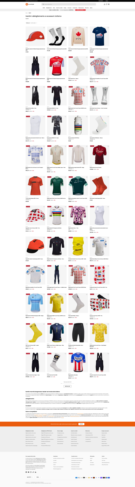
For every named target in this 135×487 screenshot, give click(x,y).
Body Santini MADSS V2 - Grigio (53, 137)
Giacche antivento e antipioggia (31, 445)
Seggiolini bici (60, 435)
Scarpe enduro (104, 443)
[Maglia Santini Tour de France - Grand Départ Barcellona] (99, 333)
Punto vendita (104, 458)
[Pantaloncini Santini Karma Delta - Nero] (78, 333)
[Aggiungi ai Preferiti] (44, 27)
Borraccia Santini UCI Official (73, 137)
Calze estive (104, 441)
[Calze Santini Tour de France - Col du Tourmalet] (99, 95)
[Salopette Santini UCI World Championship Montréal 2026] (35, 66)
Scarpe (65, 7)
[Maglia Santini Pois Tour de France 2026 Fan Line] (78, 95)
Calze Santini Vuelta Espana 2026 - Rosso (97, 198)
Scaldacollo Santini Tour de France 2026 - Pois (98, 287)
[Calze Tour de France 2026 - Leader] (35, 333)
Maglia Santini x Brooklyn (73, 374)
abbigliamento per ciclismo (41, 458)
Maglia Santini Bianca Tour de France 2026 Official (99, 258)
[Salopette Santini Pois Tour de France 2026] (99, 362)
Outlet (91, 458)
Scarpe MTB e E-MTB (105, 445)
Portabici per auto (60, 432)
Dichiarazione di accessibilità (76, 468)
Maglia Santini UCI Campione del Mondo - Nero (55, 258)
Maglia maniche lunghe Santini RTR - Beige (76, 167)
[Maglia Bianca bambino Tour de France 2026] (35, 275)
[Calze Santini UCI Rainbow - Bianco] (99, 125)
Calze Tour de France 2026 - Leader (32, 345)
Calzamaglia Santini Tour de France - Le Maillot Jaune (57, 287)
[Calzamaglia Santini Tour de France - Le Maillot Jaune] (57, 275)
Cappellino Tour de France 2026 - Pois (33, 227)
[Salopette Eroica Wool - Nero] (35, 95)
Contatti (54, 460)
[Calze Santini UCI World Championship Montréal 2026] (57, 36)
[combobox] (68, 4)
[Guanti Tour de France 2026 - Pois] (99, 303)
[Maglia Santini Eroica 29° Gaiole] (99, 155)
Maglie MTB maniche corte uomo (47, 432)
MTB (40, 460)
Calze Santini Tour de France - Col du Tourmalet (98, 108)
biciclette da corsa (35, 460)
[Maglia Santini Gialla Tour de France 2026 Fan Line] (57, 303)
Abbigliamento (49, 7)
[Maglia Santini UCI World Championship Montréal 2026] (57, 66)
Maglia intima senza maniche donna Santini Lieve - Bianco (99, 228)
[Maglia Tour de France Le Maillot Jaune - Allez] (57, 333)
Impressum (92, 464)
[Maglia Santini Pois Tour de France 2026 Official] (78, 275)
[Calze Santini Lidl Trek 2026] (57, 362)
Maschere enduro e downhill (76, 435)
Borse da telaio (60, 443)
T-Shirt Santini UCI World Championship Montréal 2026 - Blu (99, 49)
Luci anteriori (87, 439)
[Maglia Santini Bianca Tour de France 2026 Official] (99, 246)
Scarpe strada (104, 432)
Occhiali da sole (74, 437)
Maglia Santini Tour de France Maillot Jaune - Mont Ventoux (56, 168)
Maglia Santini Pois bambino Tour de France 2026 (99, 78)
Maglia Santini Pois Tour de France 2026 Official (77, 287)
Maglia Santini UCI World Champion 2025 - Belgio (34, 315)
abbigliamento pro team (41, 459)
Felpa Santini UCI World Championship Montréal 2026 (78, 48)
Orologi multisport (88, 432)
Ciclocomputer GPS (89, 435)
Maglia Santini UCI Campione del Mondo (54, 227)
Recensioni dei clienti (75, 466)
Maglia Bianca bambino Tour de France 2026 (34, 287)
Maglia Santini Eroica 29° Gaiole (95, 167)
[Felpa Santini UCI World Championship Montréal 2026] (78, 36)
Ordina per (28, 22)
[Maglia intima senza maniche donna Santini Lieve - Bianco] (99, 215)
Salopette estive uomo (30, 435)
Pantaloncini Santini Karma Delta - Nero (75, 345)
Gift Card (103, 460)
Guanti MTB (43, 443)
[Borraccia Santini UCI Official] (78, 125)
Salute (91, 7)
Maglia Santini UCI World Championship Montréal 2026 (56, 79)
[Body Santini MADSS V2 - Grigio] (57, 125)
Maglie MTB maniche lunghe (46, 435)
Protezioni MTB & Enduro (45, 445)
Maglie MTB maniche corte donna (47, 439)
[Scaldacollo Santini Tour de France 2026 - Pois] (99, 275)
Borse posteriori (60, 441)
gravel (43, 460)
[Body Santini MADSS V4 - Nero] (57, 95)
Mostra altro (67, 386)
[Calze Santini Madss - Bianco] (78, 303)
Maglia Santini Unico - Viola (73, 227)
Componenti (75, 7)
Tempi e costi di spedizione (58, 466)
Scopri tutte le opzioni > (42, 0)
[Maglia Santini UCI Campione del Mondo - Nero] (57, 246)
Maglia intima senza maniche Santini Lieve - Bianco (35, 137)
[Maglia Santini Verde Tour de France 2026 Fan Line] (57, 186)
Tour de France (42, 465)
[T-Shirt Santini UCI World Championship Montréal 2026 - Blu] (99, 36)
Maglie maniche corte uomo (31, 432)
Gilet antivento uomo (29, 443)
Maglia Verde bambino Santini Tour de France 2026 (77, 198)
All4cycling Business (105, 462)
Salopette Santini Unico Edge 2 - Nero (33, 374)
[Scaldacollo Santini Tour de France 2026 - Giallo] (78, 246)
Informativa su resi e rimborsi (76, 460)
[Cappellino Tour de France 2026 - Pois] (35, 215)
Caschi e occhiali (59, 7)
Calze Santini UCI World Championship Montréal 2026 (56, 48)
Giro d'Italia (37, 465)
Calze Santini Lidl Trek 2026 (52, 374)
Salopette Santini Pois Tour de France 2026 (98, 374)
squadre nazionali (29, 460)
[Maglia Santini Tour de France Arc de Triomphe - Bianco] (35, 155)
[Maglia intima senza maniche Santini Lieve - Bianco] (35, 125)
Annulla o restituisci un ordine (58, 458)
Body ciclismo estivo (29, 441)
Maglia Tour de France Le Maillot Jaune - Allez (55, 345)
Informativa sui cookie (75, 464)
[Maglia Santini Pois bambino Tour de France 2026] (99, 66)
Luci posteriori (88, 441)
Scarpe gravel (104, 439)
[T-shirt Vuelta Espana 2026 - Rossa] (35, 186)
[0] (106, 4)
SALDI (44, 7)
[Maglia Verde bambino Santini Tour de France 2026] (78, 186)
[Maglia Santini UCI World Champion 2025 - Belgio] (35, 303)
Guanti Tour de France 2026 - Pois (96, 315)
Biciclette (87, 7)
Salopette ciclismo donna (30, 439)
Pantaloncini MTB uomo (45, 437)
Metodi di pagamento (57, 468)
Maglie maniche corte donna (31, 437)
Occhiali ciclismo (74, 432)
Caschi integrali (74, 439)
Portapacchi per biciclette (62, 437)
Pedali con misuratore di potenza (91, 437)
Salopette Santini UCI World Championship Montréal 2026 (35, 79)
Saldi (91, 460)
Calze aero (103, 435)
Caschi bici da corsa (74, 443)
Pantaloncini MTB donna (45, 441)
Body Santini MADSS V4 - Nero (52, 108)
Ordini (54, 464)
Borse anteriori (60, 439)
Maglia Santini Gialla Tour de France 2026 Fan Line (56, 315)
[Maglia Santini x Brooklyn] (78, 362)
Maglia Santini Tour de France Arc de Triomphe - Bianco (34, 168)
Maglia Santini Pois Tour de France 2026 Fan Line (77, 108)
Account (54, 462)
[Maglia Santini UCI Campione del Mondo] (57, 215)
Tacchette (103, 437)
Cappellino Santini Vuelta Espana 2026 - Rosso (34, 258)
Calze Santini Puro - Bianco (73, 78)
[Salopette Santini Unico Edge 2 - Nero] (35, 362)
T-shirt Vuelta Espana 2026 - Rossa (32, 198)
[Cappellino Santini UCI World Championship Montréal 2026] (35, 36)
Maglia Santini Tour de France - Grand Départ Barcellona (98, 346)
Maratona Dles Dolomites (30, 466)
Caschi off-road (74, 441)
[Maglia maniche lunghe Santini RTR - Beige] (78, 155)
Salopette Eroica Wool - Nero (31, 108)
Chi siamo (92, 462)
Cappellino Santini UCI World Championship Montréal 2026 (35, 49)
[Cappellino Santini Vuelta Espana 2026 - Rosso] (35, 246)
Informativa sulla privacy (75, 462)
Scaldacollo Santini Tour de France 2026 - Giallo (77, 258)
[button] (109, 4)
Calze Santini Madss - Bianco (73, 315)
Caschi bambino (74, 445)
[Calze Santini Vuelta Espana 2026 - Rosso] (99, 186)
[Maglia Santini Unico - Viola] (78, 215)
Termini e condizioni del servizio (77, 458)
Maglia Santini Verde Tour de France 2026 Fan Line (56, 198)
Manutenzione (81, 7)
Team (54, 7)
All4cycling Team (105, 464)
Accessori (69, 7)
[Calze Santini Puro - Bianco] (78, 66)
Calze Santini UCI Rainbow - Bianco (96, 137)
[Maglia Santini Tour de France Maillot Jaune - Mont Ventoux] (57, 155)
